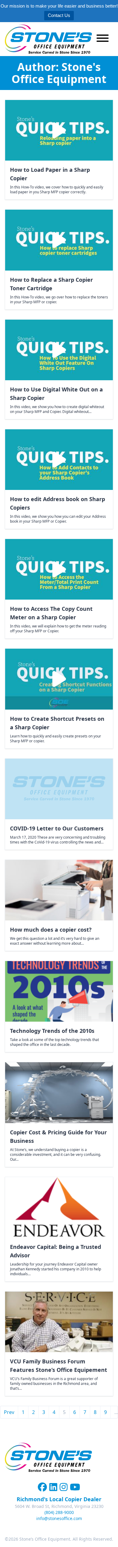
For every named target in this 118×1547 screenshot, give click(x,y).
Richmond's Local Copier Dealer (59, 1499)
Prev (9, 1412)
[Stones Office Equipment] (48, 39)
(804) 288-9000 (59, 1512)
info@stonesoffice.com (59, 1518)
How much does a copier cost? (51, 929)
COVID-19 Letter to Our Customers (56, 828)
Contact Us (59, 15)
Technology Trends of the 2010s (52, 1030)
